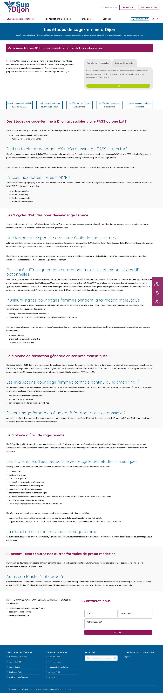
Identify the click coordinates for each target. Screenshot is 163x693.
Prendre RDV (141, 19)
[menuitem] (21, 19)
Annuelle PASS (54, 672)
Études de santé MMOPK (18, 677)
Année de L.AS (14, 667)
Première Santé (55, 657)
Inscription (118, 86)
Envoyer (118, 632)
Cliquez (127, 657)
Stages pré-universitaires (58, 667)
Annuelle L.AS (54, 677)
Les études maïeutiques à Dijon (87, 48)
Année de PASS (15, 662)
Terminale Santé (55, 662)
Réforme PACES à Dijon (18, 657)
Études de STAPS (15, 672)
